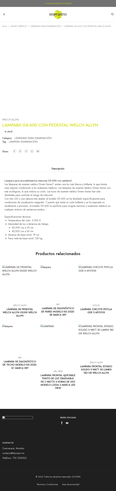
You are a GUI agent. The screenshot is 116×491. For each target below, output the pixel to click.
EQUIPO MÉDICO (19, 26)
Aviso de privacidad (70, 484)
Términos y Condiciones (47, 484)
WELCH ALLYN (10, 119)
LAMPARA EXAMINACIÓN (23, 141)
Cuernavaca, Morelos (13, 448)
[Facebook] (61, 423)
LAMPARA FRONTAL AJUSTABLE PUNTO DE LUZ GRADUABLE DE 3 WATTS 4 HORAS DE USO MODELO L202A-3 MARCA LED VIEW (58, 382)
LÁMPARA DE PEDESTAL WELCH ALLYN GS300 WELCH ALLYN (20, 312)
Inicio (4, 26)
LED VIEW (58, 371)
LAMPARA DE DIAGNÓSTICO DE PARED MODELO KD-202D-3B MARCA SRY (58, 312)
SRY (58, 304)
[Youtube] (67, 423)
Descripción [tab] (58, 168)
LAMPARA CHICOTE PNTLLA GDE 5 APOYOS (96, 311)
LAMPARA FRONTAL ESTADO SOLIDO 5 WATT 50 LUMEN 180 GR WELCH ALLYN (96, 370)
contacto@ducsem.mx (13, 453)
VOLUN (96, 305)
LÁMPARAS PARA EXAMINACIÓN (46, 26)
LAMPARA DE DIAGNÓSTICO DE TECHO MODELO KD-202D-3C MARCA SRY (20, 365)
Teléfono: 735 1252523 (14, 458)
